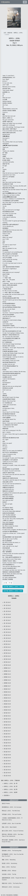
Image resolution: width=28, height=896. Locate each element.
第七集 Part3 (7, 740)
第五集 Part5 (7, 701)
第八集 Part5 (7, 772)
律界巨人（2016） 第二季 (10, 786)
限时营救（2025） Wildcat (9, 870)
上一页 (5, 582)
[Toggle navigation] (25, 2)
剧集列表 (10, 32)
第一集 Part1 (7, 602)
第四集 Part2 (7, 671)
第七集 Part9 (7, 757)
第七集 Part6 (7, 748)
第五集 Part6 (7, 704)
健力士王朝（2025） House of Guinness (12, 830)
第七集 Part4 (7, 742)
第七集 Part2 (7, 736)
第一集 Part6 (7, 617)
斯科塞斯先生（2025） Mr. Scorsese (11, 807)
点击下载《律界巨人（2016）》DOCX (13, 586)
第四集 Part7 (7, 686)
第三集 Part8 (7, 665)
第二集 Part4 (7, 635)
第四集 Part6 (7, 683)
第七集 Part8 (7, 754)
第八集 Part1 (7, 760)
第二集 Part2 (7, 629)
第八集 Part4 (7, 769)
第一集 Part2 (7, 605)
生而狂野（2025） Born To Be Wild (11, 823)
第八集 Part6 (7, 775)
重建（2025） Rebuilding (8, 859)
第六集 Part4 (7, 722)
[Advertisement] (14, 61)
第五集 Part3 (7, 695)
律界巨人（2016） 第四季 (10, 792)
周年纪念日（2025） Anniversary (11, 887)
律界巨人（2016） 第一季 (10, 783)
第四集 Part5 (7, 680)
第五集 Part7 (7, 707)
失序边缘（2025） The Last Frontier (11, 814)
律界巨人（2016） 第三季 (10, 789)
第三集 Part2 (7, 647)
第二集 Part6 (7, 641)
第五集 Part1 (7, 689)
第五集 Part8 (7, 710)
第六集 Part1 (7, 713)
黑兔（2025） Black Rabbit (9, 827)
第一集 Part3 (7, 608)
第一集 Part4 (7, 611)
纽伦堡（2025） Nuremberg (9, 863)
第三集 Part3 (7, 650)
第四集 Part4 (7, 677)
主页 (5, 32)
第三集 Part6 (7, 659)
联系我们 (15, 895)
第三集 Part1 (7, 644)
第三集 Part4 (7, 653)
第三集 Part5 (7, 656)
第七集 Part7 (7, 751)
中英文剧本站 (5, 2)
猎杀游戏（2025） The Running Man (11, 850)
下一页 (10, 582)
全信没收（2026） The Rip (9, 874)
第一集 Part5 (7, 614)
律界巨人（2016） (18, 32)
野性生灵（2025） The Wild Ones (11, 810)
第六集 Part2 (7, 716)
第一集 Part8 (7, 623)
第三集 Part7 (7, 662)
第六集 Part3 (7, 719)
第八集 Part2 (7, 763)
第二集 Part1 (7, 626)
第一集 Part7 (7, 620)
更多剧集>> (7, 795)
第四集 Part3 (7, 674)
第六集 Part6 (7, 728)
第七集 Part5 (7, 745)
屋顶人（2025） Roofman (9, 867)
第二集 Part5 (7, 638)
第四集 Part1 (7, 668)
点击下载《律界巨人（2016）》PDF (12, 591)
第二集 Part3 (7, 632)
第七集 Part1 (7, 733)
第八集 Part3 (7, 766)
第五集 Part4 (7, 698)
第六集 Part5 (7, 725)
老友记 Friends (6, 803)
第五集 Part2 (7, 692)
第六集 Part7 (7, 731)
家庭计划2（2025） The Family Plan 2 (12, 883)
